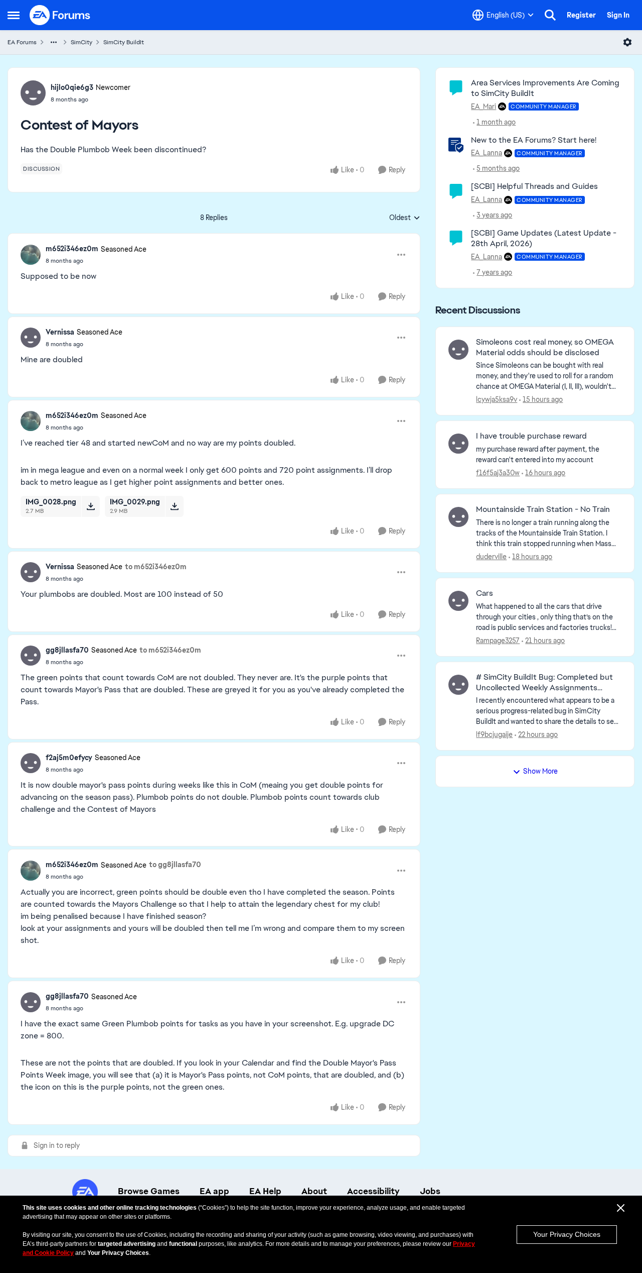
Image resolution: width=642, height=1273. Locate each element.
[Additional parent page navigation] (54, 42)
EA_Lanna (486, 152)
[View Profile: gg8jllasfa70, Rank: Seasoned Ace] (31, 656)
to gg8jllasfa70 (175, 864)
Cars (484, 593)
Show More (540, 771)
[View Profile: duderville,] (458, 517)
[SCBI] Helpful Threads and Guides (534, 186)
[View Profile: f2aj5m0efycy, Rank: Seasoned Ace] (31, 763)
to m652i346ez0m (156, 566)
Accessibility (373, 1191)
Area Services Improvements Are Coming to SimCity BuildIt (545, 87)
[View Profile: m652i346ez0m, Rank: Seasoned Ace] (31, 255)
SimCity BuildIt (123, 42)
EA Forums (22, 42)
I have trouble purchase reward (531, 436)
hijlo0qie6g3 (72, 87)
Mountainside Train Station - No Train (543, 509)
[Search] (550, 15)
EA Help (265, 1191)
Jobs (430, 1191)
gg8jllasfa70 (67, 650)
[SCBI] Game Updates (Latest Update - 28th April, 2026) (543, 238)
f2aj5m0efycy (69, 757)
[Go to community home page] (60, 15)
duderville (491, 556)
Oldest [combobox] (404, 218)
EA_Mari (483, 106)
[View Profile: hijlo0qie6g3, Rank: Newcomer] (33, 92)
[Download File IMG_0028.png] (90, 506)
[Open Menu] (627, 42)
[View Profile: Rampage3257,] (458, 601)
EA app (214, 1191)
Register (581, 15)
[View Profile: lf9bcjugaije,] (458, 685)
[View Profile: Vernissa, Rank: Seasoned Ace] (31, 338)
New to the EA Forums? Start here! (533, 140)
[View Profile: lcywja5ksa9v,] (458, 350)
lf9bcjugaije (494, 734)
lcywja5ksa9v (496, 399)
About (314, 1191)
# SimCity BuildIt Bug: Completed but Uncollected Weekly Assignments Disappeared (544, 682)
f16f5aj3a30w (498, 472)
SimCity (81, 42)
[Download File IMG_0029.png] (174, 506)
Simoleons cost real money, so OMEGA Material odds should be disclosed (545, 347)
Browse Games (149, 1191)
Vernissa (60, 332)
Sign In (618, 15)
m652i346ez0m (72, 248)
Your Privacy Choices (566, 1234)
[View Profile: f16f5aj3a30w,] (458, 444)
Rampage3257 (498, 640)
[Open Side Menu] (14, 15)
